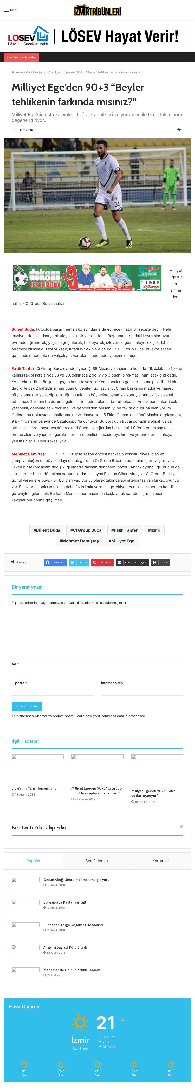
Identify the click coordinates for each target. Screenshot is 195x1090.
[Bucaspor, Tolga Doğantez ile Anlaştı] (26, 931)
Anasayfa (22, 72)
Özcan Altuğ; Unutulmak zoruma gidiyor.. (76, 879)
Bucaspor (40, 72)
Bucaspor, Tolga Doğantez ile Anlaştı (73, 925)
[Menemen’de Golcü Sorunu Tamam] (26, 976)
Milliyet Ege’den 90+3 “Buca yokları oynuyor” (153, 793)
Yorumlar (161, 860)
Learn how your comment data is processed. (110, 716)
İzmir (155, 530)
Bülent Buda (48, 530)
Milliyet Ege (122, 540)
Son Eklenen (96, 860)
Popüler (33, 860)
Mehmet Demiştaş (80, 540)
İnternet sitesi (112, 683)
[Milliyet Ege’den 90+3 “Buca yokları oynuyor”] (157, 770)
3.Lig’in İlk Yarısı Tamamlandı (34, 788)
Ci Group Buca (87, 530)
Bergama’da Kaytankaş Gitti (65, 902)
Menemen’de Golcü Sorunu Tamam (71, 970)
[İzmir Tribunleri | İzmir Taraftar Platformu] (97, 10)
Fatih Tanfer (126, 530)
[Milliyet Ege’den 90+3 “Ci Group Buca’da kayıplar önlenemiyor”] (97, 769)
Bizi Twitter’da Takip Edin (39, 827)
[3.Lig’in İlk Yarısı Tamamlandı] (38, 769)
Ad (15, 664)
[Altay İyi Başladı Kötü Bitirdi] (26, 954)
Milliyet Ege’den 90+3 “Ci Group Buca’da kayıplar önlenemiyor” (96, 790)
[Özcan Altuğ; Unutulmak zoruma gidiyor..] (26, 886)
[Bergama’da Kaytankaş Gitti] (26, 909)
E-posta (19, 683)
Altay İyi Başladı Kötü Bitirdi (65, 947)
